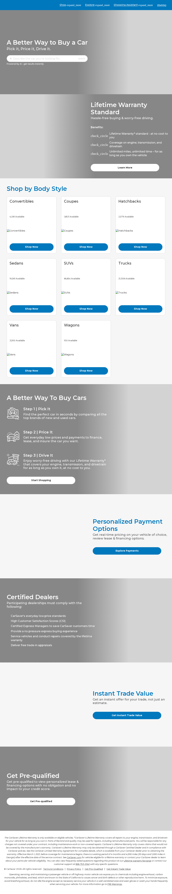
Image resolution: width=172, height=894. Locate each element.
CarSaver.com (74, 857)
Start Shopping (41, 480)
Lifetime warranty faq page (137, 861)
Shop (70, 5)
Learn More (125, 167)
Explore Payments (127, 550)
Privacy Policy (74, 869)
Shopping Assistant (133, 5)
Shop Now (31, 246)
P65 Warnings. (115, 884)
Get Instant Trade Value (127, 715)
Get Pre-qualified (41, 801)
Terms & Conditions (53, 869)
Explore (97, 5)
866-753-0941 (83, 864)
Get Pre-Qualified (94, 869)
